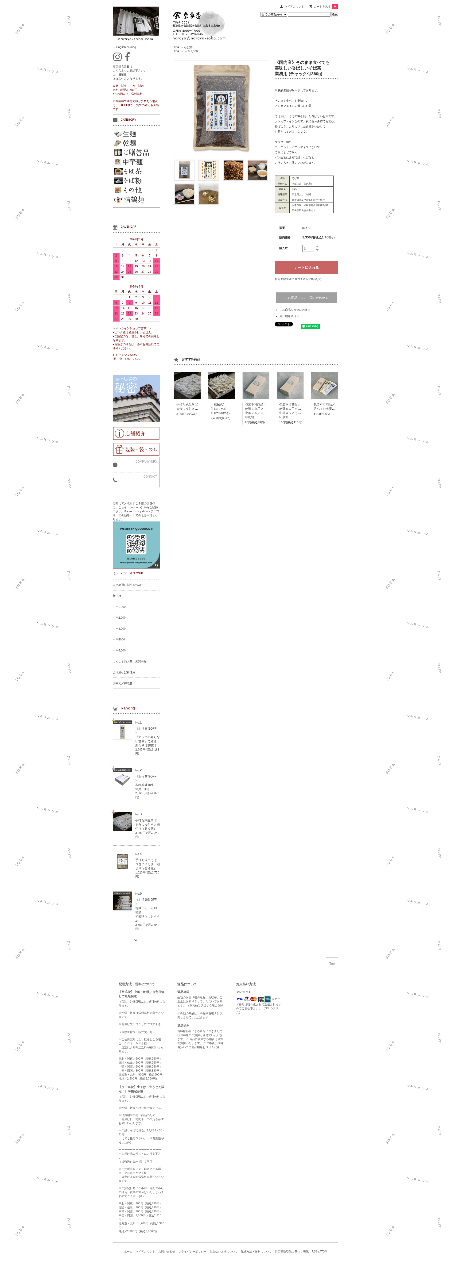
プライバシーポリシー (192, 1251)
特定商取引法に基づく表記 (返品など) (299, 279)
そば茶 (188, 47)
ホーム (128, 1251)
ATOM (323, 1251)
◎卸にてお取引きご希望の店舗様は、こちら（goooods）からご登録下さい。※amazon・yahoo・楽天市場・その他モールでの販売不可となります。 (136, 511)
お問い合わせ (166, 1251)
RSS (315, 1251)
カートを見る (325, 6)
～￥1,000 (191, 51)
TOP (176, 47)
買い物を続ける (289, 316)
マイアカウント (294, 6)
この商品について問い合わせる (306, 297)
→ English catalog (124, 47)
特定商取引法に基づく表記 (292, 1251)
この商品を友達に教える (295, 309)
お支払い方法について (224, 1251)
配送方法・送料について (256, 1251)
